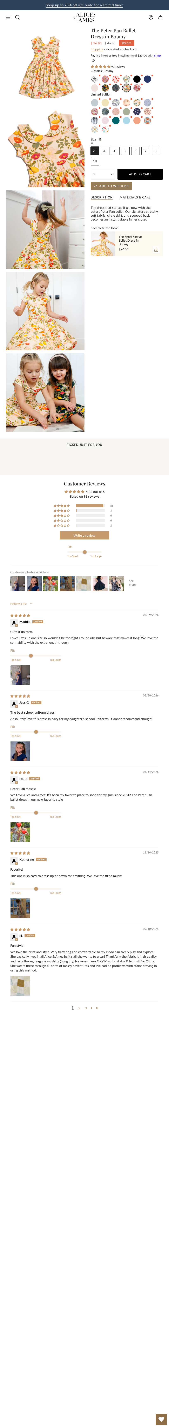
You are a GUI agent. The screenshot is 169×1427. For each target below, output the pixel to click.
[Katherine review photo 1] (20, 908)
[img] (20, 615)
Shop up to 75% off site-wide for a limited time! (84, 5)
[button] (101, 66)
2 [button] (79, 1008)
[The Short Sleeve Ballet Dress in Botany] (103, 243)
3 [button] (86, 1008)
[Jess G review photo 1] (20, 751)
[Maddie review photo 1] (20, 675)
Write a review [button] (84, 535)
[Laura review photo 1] (20, 832)
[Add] (156, 249)
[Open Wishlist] (161, 1419)
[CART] (160, 17)
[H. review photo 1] (20, 986)
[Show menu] (8, 17)
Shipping (97, 49)
